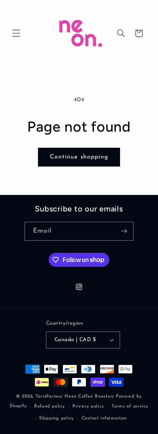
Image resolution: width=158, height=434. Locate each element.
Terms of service (130, 406)
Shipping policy (56, 418)
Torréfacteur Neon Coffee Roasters (75, 396)
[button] (16, 33)
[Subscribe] (124, 231)
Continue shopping (79, 157)
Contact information (104, 418)
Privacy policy (88, 406)
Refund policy (49, 406)
